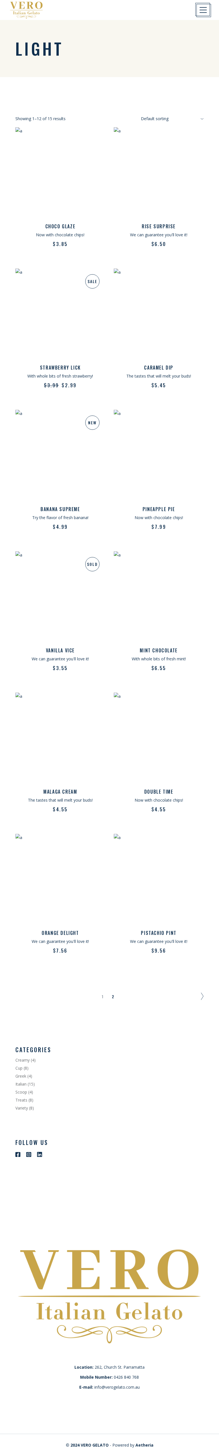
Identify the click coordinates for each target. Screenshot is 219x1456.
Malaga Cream (60, 791)
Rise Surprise (159, 226)
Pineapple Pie (159, 509)
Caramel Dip (158, 367)
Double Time (158, 791)
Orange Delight (60, 932)
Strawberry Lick (60, 367)
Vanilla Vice (60, 650)
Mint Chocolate (158, 650)
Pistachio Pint (158, 932)
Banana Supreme (60, 509)
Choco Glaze (60, 226)
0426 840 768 (126, 1377)
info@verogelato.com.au (117, 1387)
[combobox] (172, 118)
